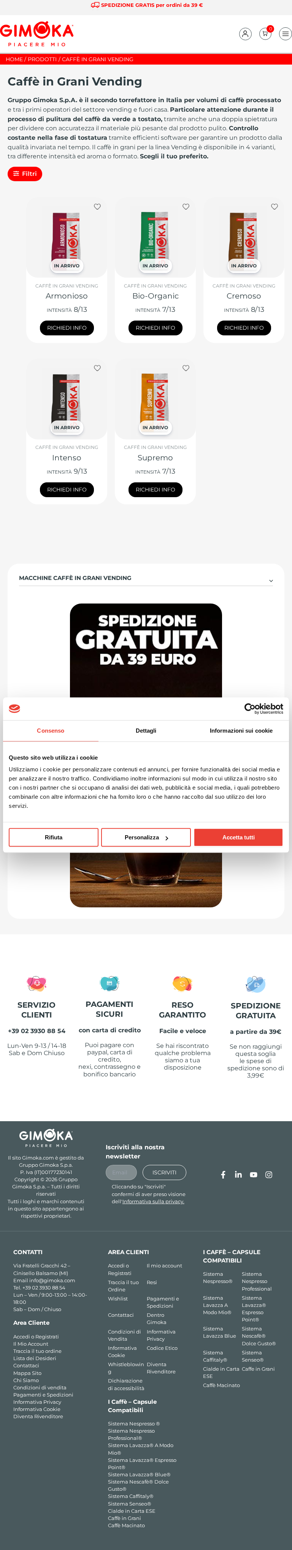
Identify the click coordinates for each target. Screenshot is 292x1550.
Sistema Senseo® (129, 1504)
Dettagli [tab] (146, 730)
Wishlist (118, 1299)
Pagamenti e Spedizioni (43, 1395)
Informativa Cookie (36, 1409)
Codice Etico (162, 1348)
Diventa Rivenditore (38, 1416)
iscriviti (164, 1172)
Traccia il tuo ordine (37, 1351)
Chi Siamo (26, 1380)
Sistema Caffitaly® (131, 1496)
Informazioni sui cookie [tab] (241, 730)
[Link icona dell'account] (245, 33)
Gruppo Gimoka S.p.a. (46, 1165)
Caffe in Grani (258, 1369)
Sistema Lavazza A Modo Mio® (217, 1305)
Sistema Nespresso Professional (257, 1281)
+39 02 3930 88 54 (43, 1288)
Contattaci (26, 1365)
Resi (152, 1282)
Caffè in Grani (124, 1518)
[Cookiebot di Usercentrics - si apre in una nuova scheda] (250, 708)
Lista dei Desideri (34, 1358)
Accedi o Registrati (36, 1337)
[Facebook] (223, 1175)
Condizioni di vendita (40, 1387)
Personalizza (142, 837)
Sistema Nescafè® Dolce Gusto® (259, 1336)
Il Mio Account (30, 1344)
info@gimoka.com (52, 1280)
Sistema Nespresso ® (134, 1424)
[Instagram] (269, 1175)
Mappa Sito (27, 1373)
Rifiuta (53, 837)
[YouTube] (253, 1175)
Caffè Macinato (126, 1525)
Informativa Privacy (37, 1402)
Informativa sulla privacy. (153, 1201)
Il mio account (164, 1266)
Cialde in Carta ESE (132, 1511)
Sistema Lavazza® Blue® (139, 1474)
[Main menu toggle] (285, 33)
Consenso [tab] (50, 730)
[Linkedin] (238, 1175)
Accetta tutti (238, 837)
